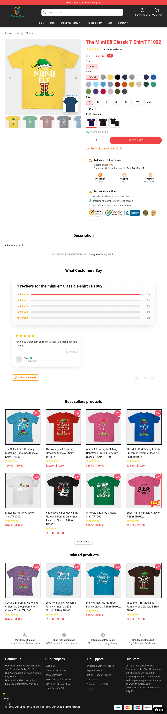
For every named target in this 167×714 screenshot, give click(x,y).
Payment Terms (94, 670)
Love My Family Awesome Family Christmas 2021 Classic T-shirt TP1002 (61, 606)
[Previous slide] (10, 77)
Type (88, 61)
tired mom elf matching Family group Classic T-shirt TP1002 (143, 606)
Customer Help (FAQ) (97, 684)
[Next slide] (75, 77)
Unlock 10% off (6, 699)
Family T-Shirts (24, 33)
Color (89, 71)
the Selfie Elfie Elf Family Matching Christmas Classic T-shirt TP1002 (22, 453)
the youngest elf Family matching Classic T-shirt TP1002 (60, 453)
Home (8, 33)
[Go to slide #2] (30, 122)
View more (83, 542)
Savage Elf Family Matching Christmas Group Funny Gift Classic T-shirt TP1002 (21, 606)
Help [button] (161, 710)
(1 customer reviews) (111, 49)
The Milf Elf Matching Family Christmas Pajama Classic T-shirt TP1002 (143, 453)
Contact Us (92, 679)
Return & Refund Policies (98, 675)
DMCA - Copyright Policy (58, 679)
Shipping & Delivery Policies (100, 666)
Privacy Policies (54, 675)
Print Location (93, 114)
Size (88, 97)
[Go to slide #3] (47, 122)
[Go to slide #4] (64, 122)
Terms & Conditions (56, 670)
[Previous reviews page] (136, 378)
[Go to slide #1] (13, 122)
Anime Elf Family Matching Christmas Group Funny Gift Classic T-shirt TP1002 (102, 453)
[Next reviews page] (152, 378)
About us (50, 666)
